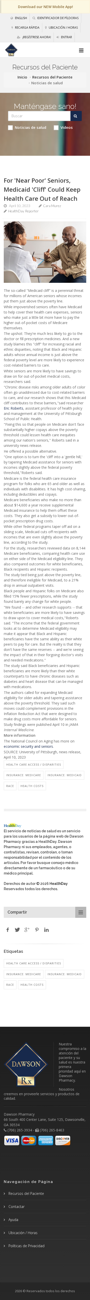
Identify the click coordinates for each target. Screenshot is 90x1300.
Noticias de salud (30, 127)
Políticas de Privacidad (26, 1245)
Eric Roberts (13, 408)
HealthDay (59, 884)
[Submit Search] (76, 116)
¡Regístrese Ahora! (36, 37)
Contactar (16, 1206)
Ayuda (13, 1219)
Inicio (22, 77)
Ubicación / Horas (63, 27)
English (20, 18)
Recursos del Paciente (52, 77)
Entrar (66, 37)
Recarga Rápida (27, 27)
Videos (66, 127)
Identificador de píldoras (57, 18)
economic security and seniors (28, 746)
